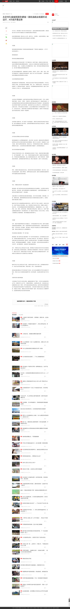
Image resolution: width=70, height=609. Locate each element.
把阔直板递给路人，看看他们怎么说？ (32, 456)
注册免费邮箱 (61, 1)
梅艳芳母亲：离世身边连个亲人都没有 (59, 165)
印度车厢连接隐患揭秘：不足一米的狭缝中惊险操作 (35, 578)
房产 (60, 244)
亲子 (53, 244)
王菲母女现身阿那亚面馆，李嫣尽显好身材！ (60, 170)
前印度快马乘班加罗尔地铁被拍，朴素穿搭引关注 (33, 565)
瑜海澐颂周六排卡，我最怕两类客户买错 (26, 301)
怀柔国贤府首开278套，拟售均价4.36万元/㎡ (60, 33)
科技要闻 (54, 175)
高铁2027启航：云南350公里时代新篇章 (32, 469)
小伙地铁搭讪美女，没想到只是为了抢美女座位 (34, 537)
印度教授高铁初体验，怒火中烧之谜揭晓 (32, 524)
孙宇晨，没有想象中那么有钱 (57, 118)
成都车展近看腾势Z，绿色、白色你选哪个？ (60, 215)
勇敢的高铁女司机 (27, 558)
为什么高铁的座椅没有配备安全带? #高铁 (33, 348)
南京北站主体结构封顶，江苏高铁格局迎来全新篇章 (33, 408)
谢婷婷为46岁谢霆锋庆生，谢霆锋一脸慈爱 (59, 167)
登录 (56, 1)
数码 (63, 244)
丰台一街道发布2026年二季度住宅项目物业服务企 (60, 30)
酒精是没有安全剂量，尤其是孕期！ (58, 258)
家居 (67, 244)
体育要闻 (54, 126)
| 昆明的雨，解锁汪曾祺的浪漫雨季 (59, 231)
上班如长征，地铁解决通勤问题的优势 (32, 333)
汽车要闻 (54, 201)
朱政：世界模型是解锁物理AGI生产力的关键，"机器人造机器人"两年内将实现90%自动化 (60, 122)
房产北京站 (46, 304)
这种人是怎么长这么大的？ (29, 462)
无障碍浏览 (17, 1)
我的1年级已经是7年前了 (56, 263)
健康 (56, 244)
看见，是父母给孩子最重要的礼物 (58, 260)
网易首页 (11, 1)
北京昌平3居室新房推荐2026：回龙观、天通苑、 (60, 35)
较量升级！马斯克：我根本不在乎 (58, 186)
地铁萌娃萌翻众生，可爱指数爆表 (31, 436)
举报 (48, 22)
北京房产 (54, 20)
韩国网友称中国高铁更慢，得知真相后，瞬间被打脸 (35, 571)
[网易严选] (47, 1)
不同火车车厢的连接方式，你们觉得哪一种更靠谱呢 (35, 443)
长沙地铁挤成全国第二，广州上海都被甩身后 (33, 356)
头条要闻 (54, 60)
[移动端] (39, 1)
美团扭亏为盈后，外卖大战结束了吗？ (59, 188)
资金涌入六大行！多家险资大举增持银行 (59, 116)
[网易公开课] (43, 1)
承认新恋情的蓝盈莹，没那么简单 (58, 172)
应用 (13, 1)
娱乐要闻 (54, 154)
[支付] (50, 1)
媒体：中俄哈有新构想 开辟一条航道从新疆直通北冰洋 (34, 490)
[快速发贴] (6, 28)
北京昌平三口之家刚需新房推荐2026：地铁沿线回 (60, 38)
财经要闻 (54, 102)
